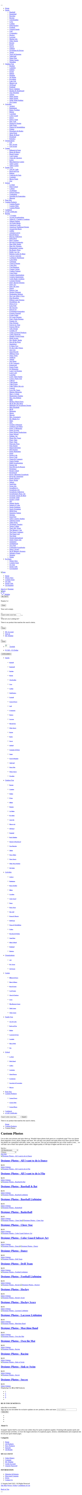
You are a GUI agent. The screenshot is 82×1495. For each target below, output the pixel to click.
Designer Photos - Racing (14, 1353)
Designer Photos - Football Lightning (21, 1276)
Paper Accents (14, 430)
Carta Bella (13, 260)
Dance (11, 118)
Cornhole (12, 177)
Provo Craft (13, 457)
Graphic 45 (13, 331)
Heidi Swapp (13, 338)
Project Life (13, 455)
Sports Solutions (14, 507)
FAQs (7, 1478)
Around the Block (15, 229)
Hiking (11, 73)
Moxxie (12, 415)
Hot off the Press (15, 342)
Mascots (12, 198)
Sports (7, 10)
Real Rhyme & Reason (17, 467)
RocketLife (13, 473)
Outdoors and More (16, 426)
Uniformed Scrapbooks (17, 547)
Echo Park (12, 306)
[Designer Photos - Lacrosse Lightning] (14, 1311)
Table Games (13, 164)
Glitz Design (13, 329)
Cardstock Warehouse (16, 258)
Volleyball (12, 56)
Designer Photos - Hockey (15, 1289)
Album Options (14, 221)
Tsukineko (12, 542)
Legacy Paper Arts (15, 379)
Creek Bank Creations (16, 279)
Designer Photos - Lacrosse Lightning (21, 1315)
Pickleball (12, 137)
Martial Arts (13, 39)
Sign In (3, 589)
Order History (10, 1458)
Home (7, 8)
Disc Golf (12, 121)
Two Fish (12, 545)
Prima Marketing (15, 451)
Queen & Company (16, 459)
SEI (10, 501)
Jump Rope (13, 133)
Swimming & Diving (16, 50)
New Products (10, 1446)
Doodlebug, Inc (14, 302)
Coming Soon (14, 563)
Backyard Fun (14, 171)
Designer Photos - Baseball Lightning (21, 1199)
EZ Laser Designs (15, 317)
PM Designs (13, 450)
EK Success (13, 308)
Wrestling (12, 62)
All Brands (8, 1450)
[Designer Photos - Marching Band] (13, 1323)
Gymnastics (13, 33)
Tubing (11, 95)
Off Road (12, 85)
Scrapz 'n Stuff (14, 499)
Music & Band (14, 135)
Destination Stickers (16, 294)
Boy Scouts (13, 144)
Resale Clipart (14, 471)
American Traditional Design (19, 227)
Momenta (12, 411)
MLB (11, 409)
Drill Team (13, 125)
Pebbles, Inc (13, 436)
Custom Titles (14, 206)
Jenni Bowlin (13, 352)
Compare (8, 1460)
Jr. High (12, 185)
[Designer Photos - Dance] (19, 1246)
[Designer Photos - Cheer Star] (22, 1220)
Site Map (4, 1485)
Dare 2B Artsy (14, 286)
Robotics (12, 139)
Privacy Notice (12, 1485)
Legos (11, 160)
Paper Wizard (13, 434)
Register (11, 589)
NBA (11, 421)
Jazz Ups (12, 350)
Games (7, 148)
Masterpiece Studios (16, 396)
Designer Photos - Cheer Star (17, 1225)
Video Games (14, 166)
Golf (10, 31)
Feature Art (13, 321)
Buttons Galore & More (17, 254)
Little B (12, 380)
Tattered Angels (14, 521)
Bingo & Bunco (14, 152)
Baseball (12, 12)
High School (13, 187)
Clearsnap (12, 261)
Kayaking (12, 79)
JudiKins (12, 357)
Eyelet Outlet (13, 315)
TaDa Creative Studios (17, 519)
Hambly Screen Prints (16, 336)
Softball (12, 48)
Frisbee (11, 129)
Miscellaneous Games (16, 162)
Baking (11, 173)
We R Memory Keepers (17, 551)
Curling (12, 24)
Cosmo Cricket (14, 269)
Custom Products (11, 202)
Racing (11, 43)
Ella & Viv (13, 309)
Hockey (12, 35)
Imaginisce (13, 344)
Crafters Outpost (14, 271)
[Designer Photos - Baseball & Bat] (13, 1182)
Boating (12, 66)
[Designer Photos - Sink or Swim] (12, 1362)
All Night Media (14, 223)
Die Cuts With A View (17, 296)
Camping (12, 68)
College (12, 189)
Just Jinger (12, 361)
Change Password (11, 1466)
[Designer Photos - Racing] (10, 1349)
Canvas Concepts (15, 256)
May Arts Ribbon (15, 398)
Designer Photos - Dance (14, 1250)
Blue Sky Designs (15, 246)
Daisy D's (12, 284)
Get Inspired (13, 568)
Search (24, 1117)
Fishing (11, 70)
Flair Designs (13, 323)
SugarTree (12, 517)
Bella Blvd (13, 238)
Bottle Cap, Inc (14, 252)
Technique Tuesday (16, 524)
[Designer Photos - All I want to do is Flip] (15, 1169)
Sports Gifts (13, 567)
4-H (10, 142)
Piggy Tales (13, 440)
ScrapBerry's (13, 488)
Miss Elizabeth (14, 407)
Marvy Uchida (14, 394)
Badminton (13, 108)
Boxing (11, 18)
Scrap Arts (12, 486)
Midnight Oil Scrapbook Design (20, 405)
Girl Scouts (13, 146)
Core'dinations (14, 267)
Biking (11, 112)
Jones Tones (13, 355)
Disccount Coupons (11, 1476)
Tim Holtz (12, 536)
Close (3, 605)
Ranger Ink (13, 465)
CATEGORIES (6, 654)
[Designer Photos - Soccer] (10, 1375)
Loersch (12, 388)
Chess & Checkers (15, 158)
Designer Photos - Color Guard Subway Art (24, 1237)
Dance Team (13, 119)
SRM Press (13, 511)
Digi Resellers (14, 298)
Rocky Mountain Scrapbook (19, 474)
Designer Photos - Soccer (14, 1379)
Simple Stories (14, 503)
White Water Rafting (16, 100)
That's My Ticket (15, 528)
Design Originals (15, 292)
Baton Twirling (14, 110)
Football (12, 27)
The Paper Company (16, 532)
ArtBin (11, 231)
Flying (11, 71)
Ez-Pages (8, 559)
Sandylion (12, 484)
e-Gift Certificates (11, 212)
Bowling (12, 16)
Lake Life (12, 81)
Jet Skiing (12, 77)
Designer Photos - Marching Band (19, 1328)
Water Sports (13, 98)
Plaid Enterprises (15, 448)
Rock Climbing (14, 89)
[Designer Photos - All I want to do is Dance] (16, 1156)
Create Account (10, 1464)
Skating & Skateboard (16, 91)
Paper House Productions (17, 432)
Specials (8, 1448)
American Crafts (14, 225)
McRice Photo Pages (16, 402)
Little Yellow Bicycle (16, 386)
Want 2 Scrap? (14, 549)
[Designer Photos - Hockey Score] (13, 1298)
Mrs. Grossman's (15, 417)
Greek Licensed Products (17, 332)
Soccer (11, 47)
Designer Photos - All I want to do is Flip (23, 1173)
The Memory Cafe (15, 530)
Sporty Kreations (15, 509)
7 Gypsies (12, 215)
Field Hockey (14, 25)
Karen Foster (13, 367)
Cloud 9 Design (14, 263)
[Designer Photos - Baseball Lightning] (14, 1195)
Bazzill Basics (14, 235)
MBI (11, 400)
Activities (8, 104)
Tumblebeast (13, 544)
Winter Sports (14, 60)
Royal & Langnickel (16, 476)
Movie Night (13, 179)
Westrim (12, 555)
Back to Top (5, 1489)
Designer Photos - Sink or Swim (18, 1366)
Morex (11, 413)
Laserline (12, 375)
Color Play (13, 265)
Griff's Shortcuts (14, 334)
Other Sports (13, 41)
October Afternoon (15, 425)
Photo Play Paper (15, 438)
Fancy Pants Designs (16, 319)
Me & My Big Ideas (16, 403)
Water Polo (13, 58)
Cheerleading (13, 20)
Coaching (12, 114)
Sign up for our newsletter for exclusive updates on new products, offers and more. (28, 1409)
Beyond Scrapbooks (16, 242)
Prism (11, 453)
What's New (13, 561)
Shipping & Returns (12, 1474)
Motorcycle (13, 83)
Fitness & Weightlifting (17, 127)
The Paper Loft (14, 534)
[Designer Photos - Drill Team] (11, 1259)
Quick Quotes (14, 461)
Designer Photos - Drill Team (17, 1263)
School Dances (14, 192)
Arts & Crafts (13, 169)
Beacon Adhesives (15, 237)
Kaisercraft (13, 365)
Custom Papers (14, 204)
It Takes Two (13, 346)
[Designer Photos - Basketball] (11, 1208)
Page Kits (8, 200)
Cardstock (8, 210)
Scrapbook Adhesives (16, 492)
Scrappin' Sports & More (17, 496)
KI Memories (13, 369)
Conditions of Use (24, 1485)
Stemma (12, 515)
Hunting (12, 75)
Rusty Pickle (13, 480)
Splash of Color (14, 505)
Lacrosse (12, 37)
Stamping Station (15, 513)
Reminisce (12, 469)
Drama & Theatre (15, 123)
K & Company (14, 363)
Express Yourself (15, 313)
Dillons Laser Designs (16, 300)
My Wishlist (9, 1462)
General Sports (14, 29)
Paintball (12, 87)
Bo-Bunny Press (14, 250)
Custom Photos (14, 208)
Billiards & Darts (15, 150)
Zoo (10, 181)
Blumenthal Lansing (16, 248)
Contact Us (9, 1480)
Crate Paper (13, 273)
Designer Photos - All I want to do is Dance (24, 1160)
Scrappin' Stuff (14, 497)
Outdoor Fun (9, 64)
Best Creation (14, 240)
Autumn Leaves (14, 233)
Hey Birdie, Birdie (15, 340)
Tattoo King (13, 522)
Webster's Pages (14, 553)
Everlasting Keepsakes (17, 311)
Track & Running (15, 54)
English (12, 647)
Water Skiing (13, 96)
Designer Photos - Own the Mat (18, 1341)
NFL (11, 423)
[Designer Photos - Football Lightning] (14, 1272)
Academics (13, 190)
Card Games (13, 156)
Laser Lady (13, 373)
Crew (11, 22)
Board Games (14, 154)
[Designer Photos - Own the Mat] (12, 1336)
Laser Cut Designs (15, 371)
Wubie (11, 557)
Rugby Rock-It (14, 478)
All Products (9, 1444)
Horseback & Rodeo (16, 131)
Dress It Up (13, 304)
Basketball (12, 14)
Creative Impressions (16, 277)
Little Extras (13, 384)
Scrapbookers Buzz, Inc (17, 494)
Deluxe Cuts (13, 290)
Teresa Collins (14, 526)
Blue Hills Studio (15, 244)
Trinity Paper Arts (15, 540)
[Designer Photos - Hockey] (20, 1285)
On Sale (12, 565)
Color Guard (13, 116)
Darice (11, 288)
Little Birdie (13, 382)
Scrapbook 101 (14, 490)
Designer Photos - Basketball (16, 1212)
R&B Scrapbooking (16, 463)
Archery (12, 106)
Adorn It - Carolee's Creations (19, 219)
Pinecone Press (14, 444)
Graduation (13, 194)
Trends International (16, 538)
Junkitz (11, 359)
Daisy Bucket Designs (16, 283)
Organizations (10, 141)
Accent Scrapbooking (16, 217)
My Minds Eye (14, 419)
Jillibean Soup (14, 354)
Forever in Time (14, 325)
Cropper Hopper (14, 281)
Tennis (11, 52)
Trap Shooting (14, 93)
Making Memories (15, 392)
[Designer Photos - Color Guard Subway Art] (16, 1233)
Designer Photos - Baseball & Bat (19, 1186)
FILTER (4, 1154)
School (7, 183)
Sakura (11, 482)
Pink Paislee (13, 446)
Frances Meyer (14, 327)
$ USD (11, 650)
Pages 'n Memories (15, 428)
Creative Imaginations (16, 275)
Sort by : (4, 1148)
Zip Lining (13, 102)
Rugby (11, 45)
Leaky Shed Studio (15, 377)
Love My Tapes (14, 390)
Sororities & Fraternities (17, 196)
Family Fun (9, 167)
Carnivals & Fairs (15, 175)
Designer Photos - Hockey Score (18, 1302)
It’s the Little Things (16, 348)
